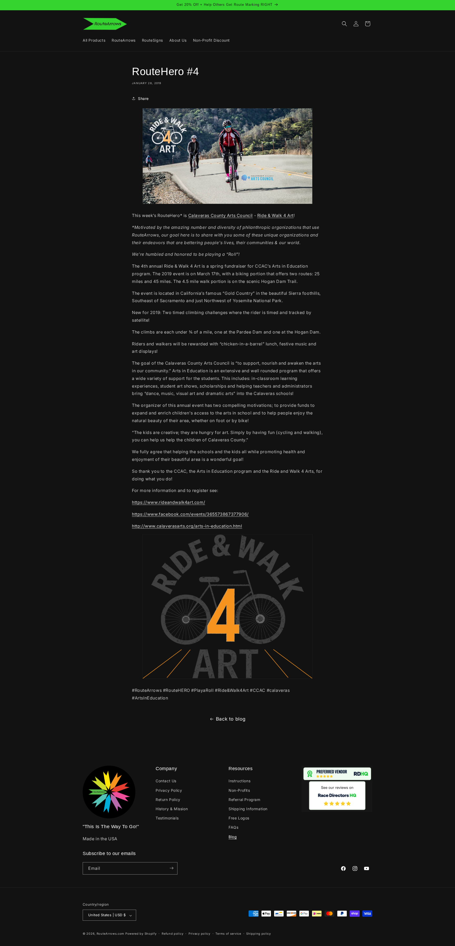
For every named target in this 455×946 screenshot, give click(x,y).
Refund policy (172, 934)
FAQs (233, 827)
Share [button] (143, 98)
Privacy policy (199, 934)
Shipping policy (258, 934)
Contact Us (166, 781)
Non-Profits (239, 790)
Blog (233, 836)
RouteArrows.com (111, 934)
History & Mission (172, 809)
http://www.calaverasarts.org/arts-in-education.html (187, 526)
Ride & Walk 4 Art (275, 215)
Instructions (239, 781)
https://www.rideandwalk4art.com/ (168, 502)
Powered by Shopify (141, 934)
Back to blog (231, 719)
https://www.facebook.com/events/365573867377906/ (190, 514)
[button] (344, 24)
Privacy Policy (169, 790)
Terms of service (228, 934)
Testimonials (167, 818)
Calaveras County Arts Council (220, 215)
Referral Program (244, 799)
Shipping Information (248, 809)
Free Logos (239, 818)
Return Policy (168, 799)
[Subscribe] (171, 868)
